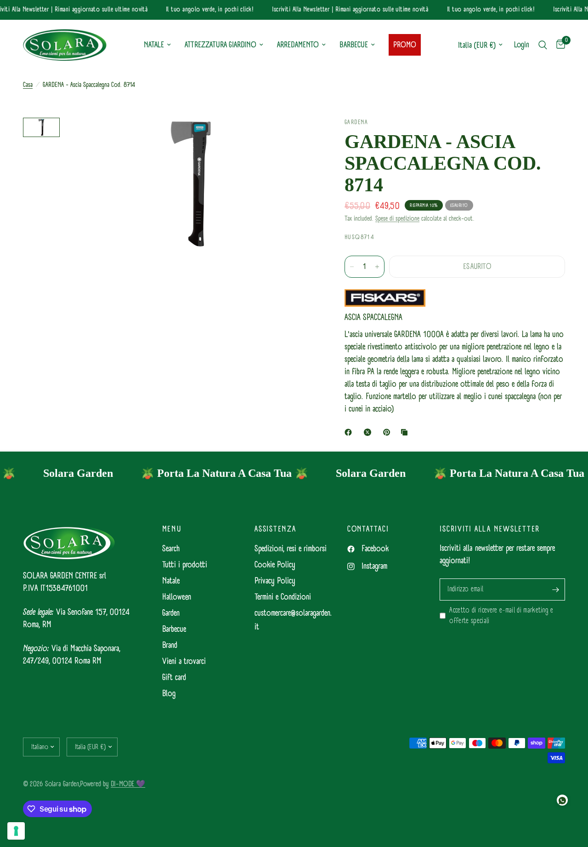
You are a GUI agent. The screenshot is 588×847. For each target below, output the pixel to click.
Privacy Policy (274, 581)
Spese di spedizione (397, 218)
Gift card (174, 677)
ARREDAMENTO (298, 45)
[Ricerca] (543, 45)
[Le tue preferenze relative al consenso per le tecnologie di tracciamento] (16, 831)
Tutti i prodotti (184, 565)
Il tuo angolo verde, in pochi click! (205, 9)
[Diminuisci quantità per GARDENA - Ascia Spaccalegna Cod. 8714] (352, 266)
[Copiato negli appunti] (406, 432)
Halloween (176, 597)
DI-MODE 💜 (128, 784)
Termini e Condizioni (282, 597)
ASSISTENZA (275, 529)
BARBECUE (353, 45)
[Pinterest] (388, 432)
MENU (171, 529)
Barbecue (174, 629)
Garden (171, 613)
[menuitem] (157, 45)
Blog (168, 693)
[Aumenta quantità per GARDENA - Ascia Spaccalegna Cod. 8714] (377, 266)
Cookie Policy (274, 565)
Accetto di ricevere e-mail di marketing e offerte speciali (501, 616)
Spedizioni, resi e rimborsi (290, 548)
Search (171, 548)
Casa (28, 85)
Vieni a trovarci (184, 661)
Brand (169, 645)
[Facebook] (350, 432)
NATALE (154, 45)
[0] (558, 45)
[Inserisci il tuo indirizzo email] (556, 589)
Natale (171, 581)
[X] (369, 432)
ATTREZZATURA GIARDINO (220, 45)
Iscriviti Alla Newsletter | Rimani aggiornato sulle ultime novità (345, 9)
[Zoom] (298, 137)
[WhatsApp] (562, 800)
